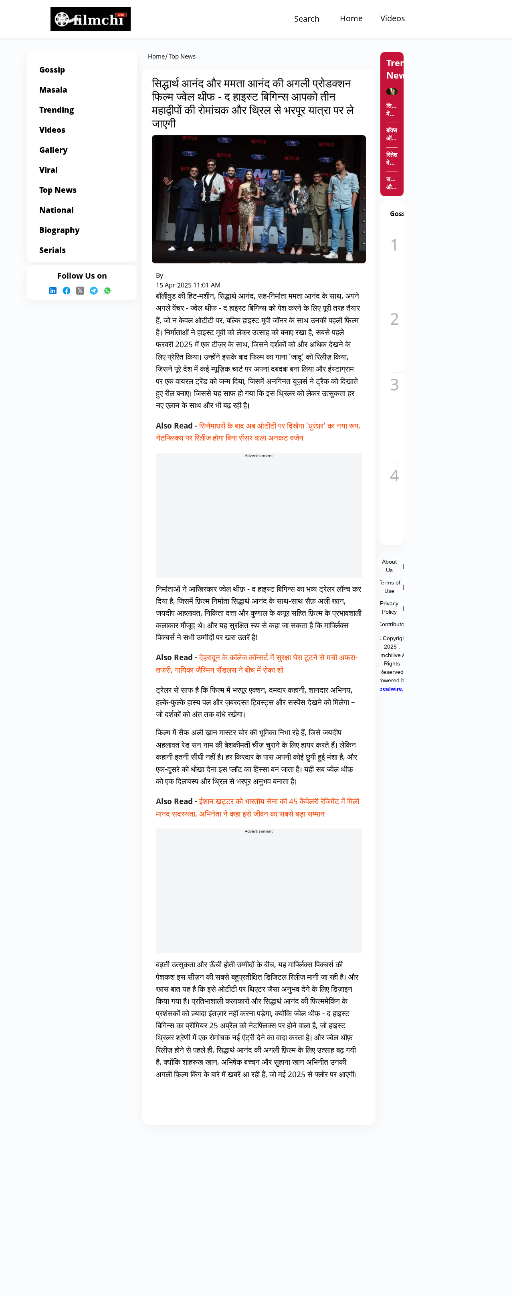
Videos (392, 19)
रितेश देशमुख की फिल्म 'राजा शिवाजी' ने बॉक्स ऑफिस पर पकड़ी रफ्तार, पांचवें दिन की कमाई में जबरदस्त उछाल (392, 160)
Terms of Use (389, 586)
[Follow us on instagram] (55, 290)
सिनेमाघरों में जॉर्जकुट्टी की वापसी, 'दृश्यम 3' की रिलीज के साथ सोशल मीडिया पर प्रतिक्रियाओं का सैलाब (392, 111)
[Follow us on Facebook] (68, 290)
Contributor (392, 624)
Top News (182, 57)
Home (351, 19)
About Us (389, 565)
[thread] (96, 290)
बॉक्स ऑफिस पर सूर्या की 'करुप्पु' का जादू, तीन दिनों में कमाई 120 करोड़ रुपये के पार (392, 135)
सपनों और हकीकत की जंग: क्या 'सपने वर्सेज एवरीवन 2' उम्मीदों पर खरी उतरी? (392, 184)
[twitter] (82, 290)
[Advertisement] (259, 521)
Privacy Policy (389, 607)
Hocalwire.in (392, 688)
